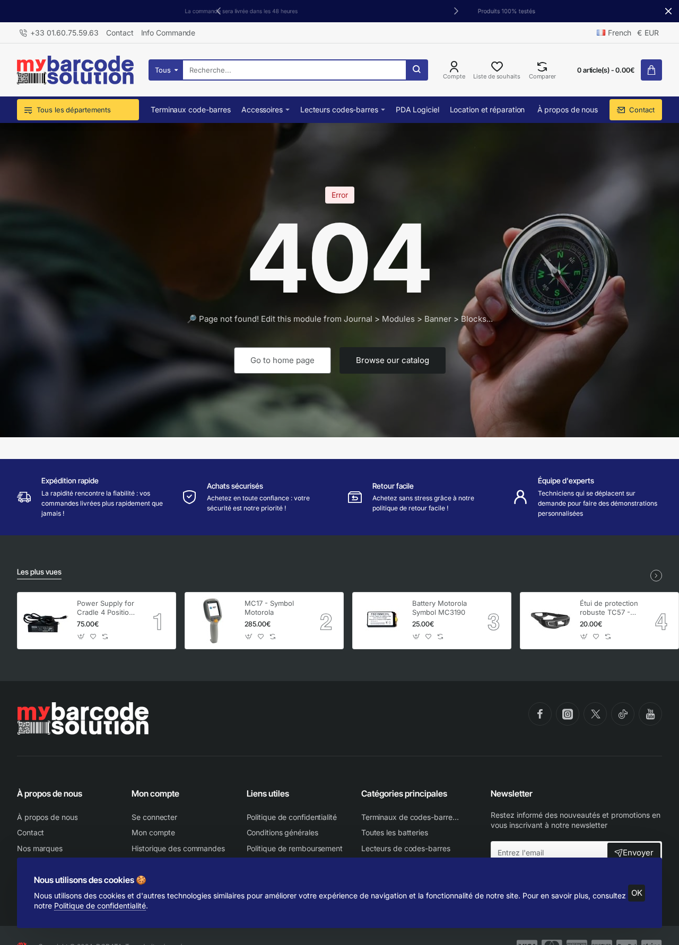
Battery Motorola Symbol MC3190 (439, 607)
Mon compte (155, 793)
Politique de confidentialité (100, 905)
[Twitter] (595, 714)
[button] (456, 10)
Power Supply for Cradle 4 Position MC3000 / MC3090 (105, 608)
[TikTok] (622, 714)
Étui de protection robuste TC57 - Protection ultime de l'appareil (609, 608)
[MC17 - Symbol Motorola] (213, 620)
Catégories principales (404, 793)
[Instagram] (567, 714)
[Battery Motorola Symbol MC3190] (381, 620)
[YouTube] (650, 714)
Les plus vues (39, 571)
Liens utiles (268, 793)
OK (636, 893)
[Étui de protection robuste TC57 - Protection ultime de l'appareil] (548, 620)
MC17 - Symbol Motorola (269, 607)
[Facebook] (540, 714)
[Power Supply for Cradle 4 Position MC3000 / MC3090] (45, 620)
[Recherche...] (416, 70)
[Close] (668, 11)
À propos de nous (49, 793)
